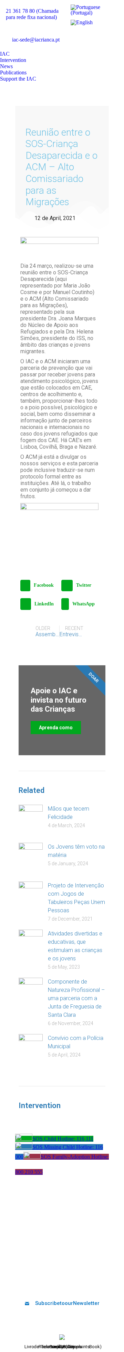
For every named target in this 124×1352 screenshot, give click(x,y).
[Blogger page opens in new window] (73, 45)
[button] (39, 586)
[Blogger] (90, 1285)
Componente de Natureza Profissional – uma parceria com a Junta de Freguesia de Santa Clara (76, 998)
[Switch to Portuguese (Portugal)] (92, 10)
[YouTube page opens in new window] (93, 35)
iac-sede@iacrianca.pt (36, 40)
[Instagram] (79, 1285)
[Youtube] (56, 1285)
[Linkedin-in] (68, 1285)
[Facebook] (34, 1285)
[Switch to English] (81, 22)
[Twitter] (45, 1285)
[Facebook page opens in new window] (73, 35)
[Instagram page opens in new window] (114, 35)
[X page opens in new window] (83, 35)
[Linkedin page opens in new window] (104, 35)
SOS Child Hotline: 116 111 (62, 1139)
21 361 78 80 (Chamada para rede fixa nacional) (32, 14)
